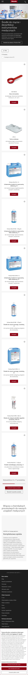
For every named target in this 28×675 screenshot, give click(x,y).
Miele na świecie (6, 602)
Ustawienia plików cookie (14, 672)
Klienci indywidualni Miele (8, 621)
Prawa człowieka (5, 613)
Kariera (3, 607)
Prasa (3, 605)
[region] (14, 651)
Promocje (4, 584)
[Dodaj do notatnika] (24, 64)
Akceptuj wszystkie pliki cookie (14, 664)
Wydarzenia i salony (6, 586)
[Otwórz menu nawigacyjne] (3, 2)
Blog (3, 579)
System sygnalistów (6, 610)
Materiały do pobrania (7, 591)
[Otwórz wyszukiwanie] (25, 2)
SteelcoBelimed (5, 626)
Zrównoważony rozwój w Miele (9, 600)
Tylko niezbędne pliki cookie (14, 668)
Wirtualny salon (5, 589)
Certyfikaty (4, 615)
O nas (3, 597)
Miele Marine (5, 624)
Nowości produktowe (7, 581)
